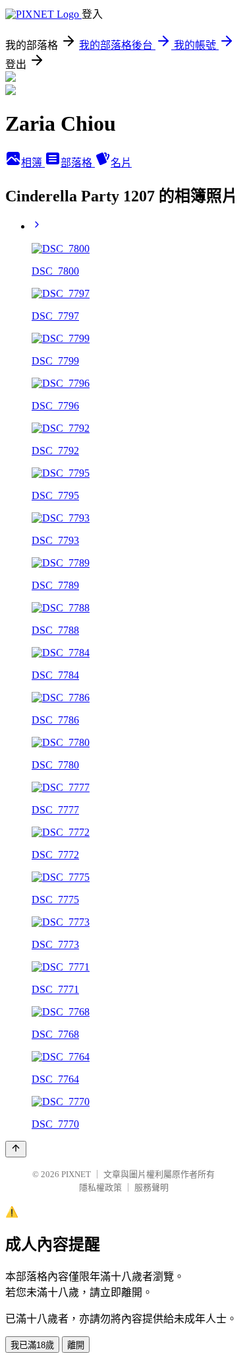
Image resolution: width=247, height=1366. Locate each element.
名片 (121, 162)
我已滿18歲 (32, 1345)
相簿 (33, 162)
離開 (75, 1345)
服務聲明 (151, 1187)
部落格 (78, 162)
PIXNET (76, 1174)
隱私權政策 (100, 1187)
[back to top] (15, 1149)
